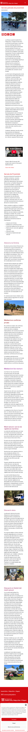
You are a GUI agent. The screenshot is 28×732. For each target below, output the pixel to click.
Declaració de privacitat (20, 730)
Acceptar (14, 719)
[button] (26, 704)
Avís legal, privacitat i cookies (8, 730)
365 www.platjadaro (8, 694)
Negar (14, 723)
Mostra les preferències (14, 727)
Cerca (21, 11)
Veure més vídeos (9, 167)
